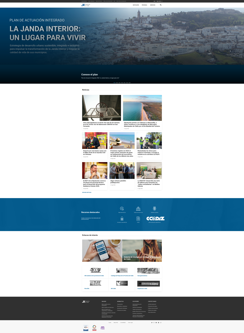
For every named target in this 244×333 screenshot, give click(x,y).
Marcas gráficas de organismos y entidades (107, 310)
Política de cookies (152, 310)
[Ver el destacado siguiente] (230, 51)
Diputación (136, 5)
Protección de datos (121, 310)
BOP (114, 1)
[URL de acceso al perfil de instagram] (161, 1)
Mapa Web (116, 322)
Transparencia (84, 1)
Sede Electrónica (99, 1)
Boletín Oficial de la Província (139, 311)
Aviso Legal (130, 322)
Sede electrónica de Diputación (137, 305)
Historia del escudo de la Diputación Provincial (107, 316)
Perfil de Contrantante (107, 1)
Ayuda (110, 322)
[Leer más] (95, 270)
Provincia (144, 5)
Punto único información (121, 1)
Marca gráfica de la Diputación (106, 305)
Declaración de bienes (122, 308)
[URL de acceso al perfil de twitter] (154, 1)
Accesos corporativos (137, 313)
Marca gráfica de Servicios (108, 307)
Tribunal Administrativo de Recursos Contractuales (138, 316)
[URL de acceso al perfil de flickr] (159, 1)
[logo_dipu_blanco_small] (91, 302)
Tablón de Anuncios (137, 309)
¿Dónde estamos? (152, 304)
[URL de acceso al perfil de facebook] (154, 322)
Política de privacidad (153, 308)
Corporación (120, 304)
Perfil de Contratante (137, 307)
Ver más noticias (86, 192)
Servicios (152, 5)
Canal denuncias (91, 1)
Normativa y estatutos (122, 306)
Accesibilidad (123, 322)
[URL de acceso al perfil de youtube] (157, 1)
